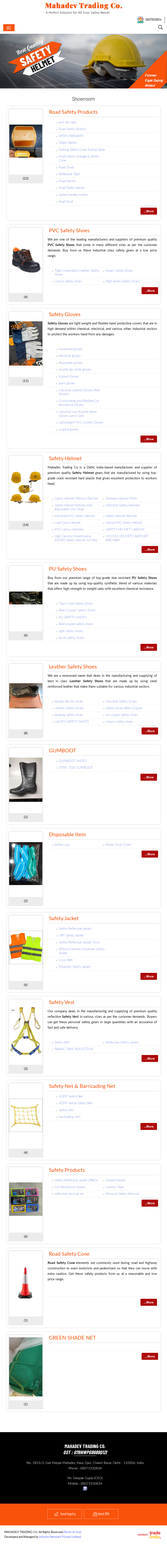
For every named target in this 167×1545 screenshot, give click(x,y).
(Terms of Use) (72, 1532)
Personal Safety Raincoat (123, 1194)
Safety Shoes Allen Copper (124, 708)
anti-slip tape (67, 122)
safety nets (66, 1110)
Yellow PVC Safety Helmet (124, 522)
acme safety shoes (71, 637)
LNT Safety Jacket (71, 935)
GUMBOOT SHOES (73, 761)
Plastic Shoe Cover (118, 844)
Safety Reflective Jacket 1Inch (79, 942)
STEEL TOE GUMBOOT (76, 767)
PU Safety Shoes (68, 569)
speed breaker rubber (73, 195)
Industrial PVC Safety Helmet (75, 516)
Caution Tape (115, 1187)
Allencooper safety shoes (76, 624)
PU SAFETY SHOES (73, 617)
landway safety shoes (69, 715)
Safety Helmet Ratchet (121, 516)
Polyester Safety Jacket (74, 966)
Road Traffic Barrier (72, 188)
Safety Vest (61, 1002)
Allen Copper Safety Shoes (77, 610)
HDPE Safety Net (71, 1096)
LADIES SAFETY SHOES (72, 721)
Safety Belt (62, 1042)
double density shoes (69, 701)
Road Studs (66, 167)
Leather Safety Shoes (73, 667)
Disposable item (67, 834)
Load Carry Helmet (67, 522)
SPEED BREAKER (71, 136)
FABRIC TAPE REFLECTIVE (74, 1049)
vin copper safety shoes (122, 715)
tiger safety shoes (71, 631)
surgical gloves (68, 429)
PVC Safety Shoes (69, 230)
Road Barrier (67, 181)
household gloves (70, 349)
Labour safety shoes (68, 281)
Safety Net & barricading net (82, 1086)
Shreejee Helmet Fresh (121, 498)
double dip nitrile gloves (75, 369)
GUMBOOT (62, 750)
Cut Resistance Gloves (70, 1187)
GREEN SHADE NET (72, 1338)
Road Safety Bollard (72, 129)
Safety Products (67, 1170)
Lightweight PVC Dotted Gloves (81, 422)
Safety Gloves (64, 314)
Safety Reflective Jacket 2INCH (76, 1180)
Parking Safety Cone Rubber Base (82, 149)
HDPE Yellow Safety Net (75, 1103)
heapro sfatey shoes (119, 721)
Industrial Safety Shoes (121, 701)
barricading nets (69, 1117)
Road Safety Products (73, 112)
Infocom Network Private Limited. (60, 1537)
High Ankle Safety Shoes (123, 281)
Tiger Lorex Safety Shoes (76, 603)
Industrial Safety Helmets (123, 505)
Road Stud (66, 201)
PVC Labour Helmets (69, 529)
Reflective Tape (69, 174)
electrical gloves (69, 356)
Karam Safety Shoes (119, 270)
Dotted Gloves (116, 1180)
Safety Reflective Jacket (75, 928)
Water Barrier (68, 142)
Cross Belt (66, 960)
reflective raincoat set (69, 1194)
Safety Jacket (64, 918)
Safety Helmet (65, 458)
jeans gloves (67, 383)
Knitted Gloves (69, 376)
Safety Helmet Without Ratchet (76, 498)
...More (149, 211)
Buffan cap (62, 844)
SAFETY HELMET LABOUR (125, 529)
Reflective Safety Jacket (122, 1042)
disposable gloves (70, 363)
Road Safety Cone (69, 1254)
